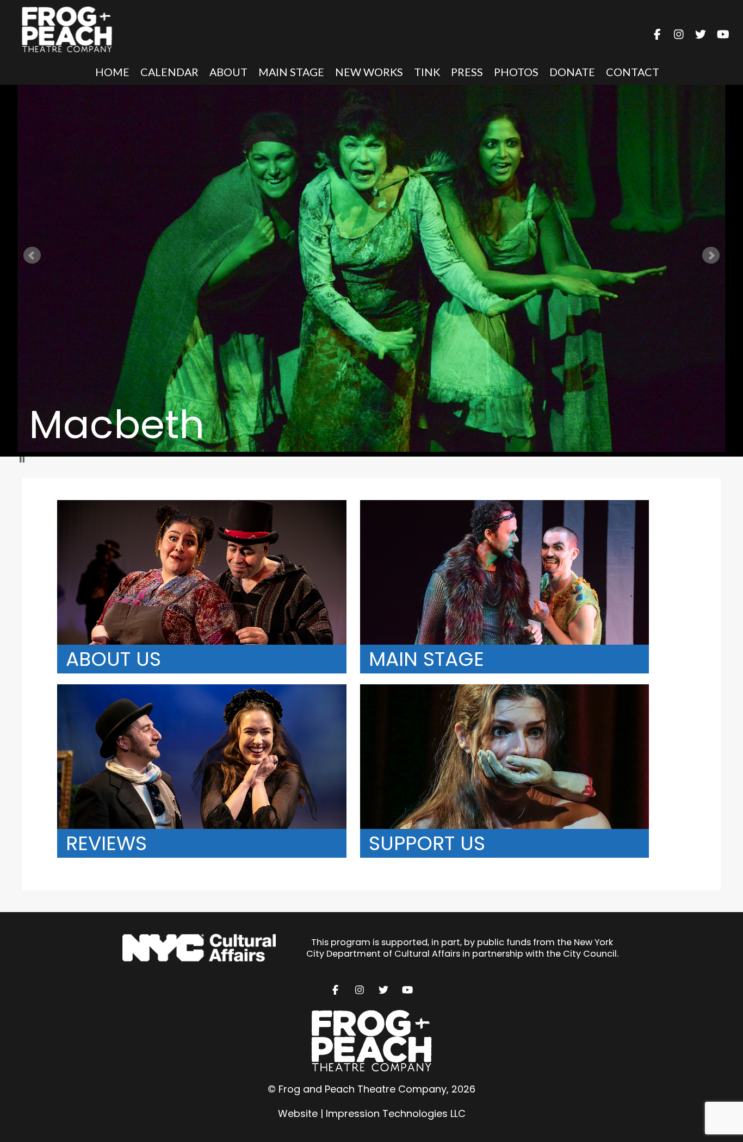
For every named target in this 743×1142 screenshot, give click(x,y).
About (228, 71)
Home (112, 71)
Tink (427, 71)
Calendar (169, 71)
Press (467, 71)
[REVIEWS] (208, 691)
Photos (516, 71)
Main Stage (291, 71)
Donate (572, 71)
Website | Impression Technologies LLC (372, 1113)
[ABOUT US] (208, 507)
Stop (22, 460)
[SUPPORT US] (510, 691)
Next (711, 255)
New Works (369, 71)
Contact (632, 71)
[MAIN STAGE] (510, 507)
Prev (32, 255)
